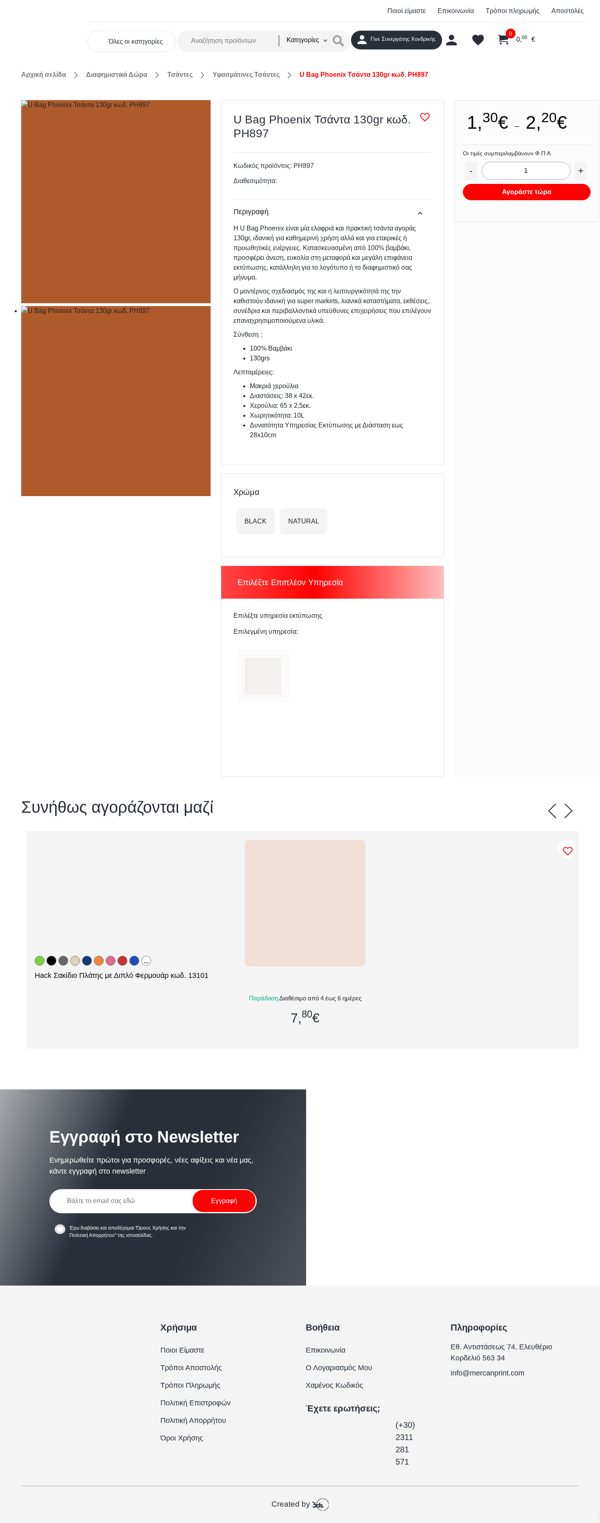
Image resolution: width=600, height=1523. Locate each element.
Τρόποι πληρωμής (513, 10)
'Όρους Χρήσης (152, 1228)
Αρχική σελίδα (43, 74)
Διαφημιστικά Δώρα (116, 74)
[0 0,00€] (498, 40)
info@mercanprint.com (487, 1373)
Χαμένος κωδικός (334, 1385)
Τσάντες (180, 74)
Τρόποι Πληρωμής (190, 1385)
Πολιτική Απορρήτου (92, 1235)
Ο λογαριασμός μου (339, 1368)
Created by (291, 1504)
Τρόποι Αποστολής (191, 1368)
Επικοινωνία (456, 10)
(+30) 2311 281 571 (405, 1443)
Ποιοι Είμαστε (182, 1350)
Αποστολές (567, 10)
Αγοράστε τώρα (526, 191)
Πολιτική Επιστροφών (195, 1403)
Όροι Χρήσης (181, 1438)
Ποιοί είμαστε (406, 10)
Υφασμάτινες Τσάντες (246, 74)
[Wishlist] (568, 851)
